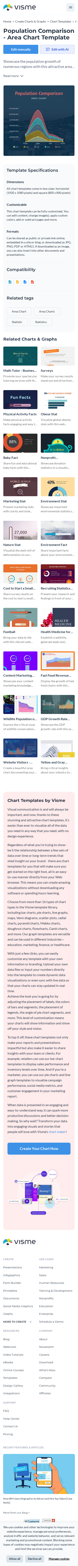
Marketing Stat (14, 501)
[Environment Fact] (58, 530)
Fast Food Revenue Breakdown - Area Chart (55, 675)
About (43, 1339)
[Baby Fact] (20, 443)
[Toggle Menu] (70, 7)
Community (47, 1385)
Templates (10, 1377)
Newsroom (46, 1346)
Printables (10, 1290)
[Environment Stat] (58, 486)
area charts (47, 311)
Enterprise (46, 1313)
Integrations (11, 1393)
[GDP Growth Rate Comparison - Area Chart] (58, 704)
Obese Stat (49, 414)
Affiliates (45, 1393)
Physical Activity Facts (20, 414)
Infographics (11, 1275)
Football (9, 632)
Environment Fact (54, 545)
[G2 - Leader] (48, 1520)
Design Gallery (13, 1385)
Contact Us (10, 1426)
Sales (42, 1275)
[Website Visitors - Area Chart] (20, 748)
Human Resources (51, 1282)
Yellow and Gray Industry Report (53, 762)
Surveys (47, 370)
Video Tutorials (13, 1354)
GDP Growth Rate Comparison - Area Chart (54, 719)
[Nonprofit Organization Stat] (58, 443)
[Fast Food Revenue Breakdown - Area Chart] (58, 660)
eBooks (8, 1362)
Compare (45, 1377)
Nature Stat (12, 545)
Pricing (8, 1434)
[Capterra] (32, 1520)
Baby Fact (10, 457)
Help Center (11, 1418)
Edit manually (21, 49)
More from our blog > (16, 1512)
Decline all (34, 1558)
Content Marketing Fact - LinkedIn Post (17, 675)
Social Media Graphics (18, 1306)
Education (46, 1306)
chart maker (57, 1132)
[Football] (20, 617)
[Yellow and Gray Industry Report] (58, 748)
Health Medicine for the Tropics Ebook (56, 632)
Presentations (12, 1267)
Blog (6, 1339)
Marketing (46, 1267)
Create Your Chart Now (39, 1148)
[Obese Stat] (58, 399)
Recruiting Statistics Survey (55, 588)
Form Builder (12, 1282)
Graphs (8, 1313)
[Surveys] (58, 356)
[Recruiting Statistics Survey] (58, 573)
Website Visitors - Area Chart (16, 762)
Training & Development (55, 1290)
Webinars (9, 1346)
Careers (44, 1354)
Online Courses (13, 1370)
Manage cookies (59, 1558)
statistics (41, 322)
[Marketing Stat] (20, 486)
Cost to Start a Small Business (18, 588)
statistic (17, 322)
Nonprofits (46, 1298)
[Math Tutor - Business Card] (20, 356)
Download (46, 1362)
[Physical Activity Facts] (20, 399)
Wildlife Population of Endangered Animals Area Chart (19, 719)
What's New (47, 1370)
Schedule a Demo (51, 1321)
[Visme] (19, 7)
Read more (11, 76)
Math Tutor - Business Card (19, 370)
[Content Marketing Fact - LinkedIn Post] (20, 660)
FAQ (6, 1410)
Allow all (14, 1558)
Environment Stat (54, 501)
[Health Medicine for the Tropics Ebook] (58, 617)
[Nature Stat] (20, 530)
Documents (11, 1298)
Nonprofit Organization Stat (54, 458)
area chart (19, 311)
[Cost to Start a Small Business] (20, 573)
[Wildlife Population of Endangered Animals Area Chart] (20, 704)
